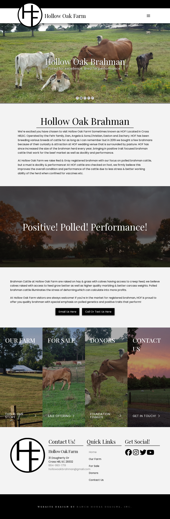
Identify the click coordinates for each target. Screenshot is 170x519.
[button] (148, 16)
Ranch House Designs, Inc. (103, 506)
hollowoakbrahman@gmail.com (69, 469)
